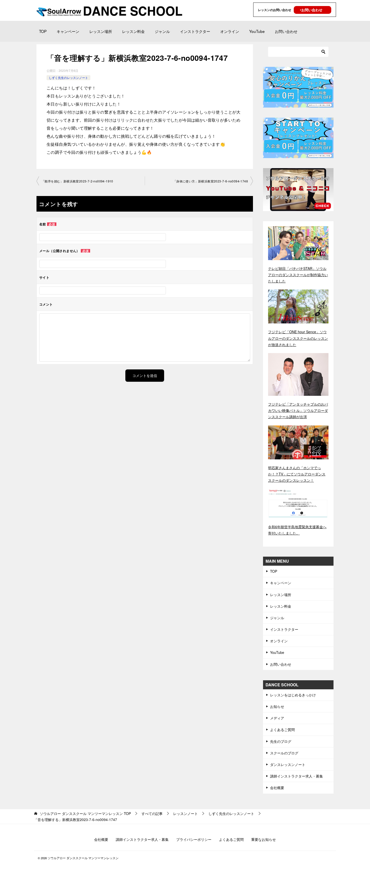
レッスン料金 (133, 31)
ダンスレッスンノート (287, 764)
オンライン (229, 31)
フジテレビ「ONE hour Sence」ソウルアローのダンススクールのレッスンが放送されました (298, 338)
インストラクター (195, 31)
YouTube (257, 31)
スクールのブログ (284, 752)
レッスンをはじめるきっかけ (293, 694)
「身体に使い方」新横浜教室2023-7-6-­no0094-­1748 (210, 181)
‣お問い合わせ (311, 9)
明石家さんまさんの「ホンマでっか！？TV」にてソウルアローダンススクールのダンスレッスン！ (296, 474)
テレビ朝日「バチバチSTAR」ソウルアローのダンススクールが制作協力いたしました (298, 274)
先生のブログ (280, 741)
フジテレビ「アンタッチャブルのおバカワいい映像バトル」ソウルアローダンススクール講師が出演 (298, 410)
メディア (277, 717)
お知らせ (277, 706)
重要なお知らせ (263, 839)
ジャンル (162, 31)
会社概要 (277, 787)
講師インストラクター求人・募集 (296, 776)
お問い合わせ (286, 31)
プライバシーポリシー (193, 839)
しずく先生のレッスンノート (68, 77)
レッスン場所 (100, 31)
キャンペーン (68, 31)
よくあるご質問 (282, 729)
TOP (43, 31)
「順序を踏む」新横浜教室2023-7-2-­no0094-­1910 (77, 181)
